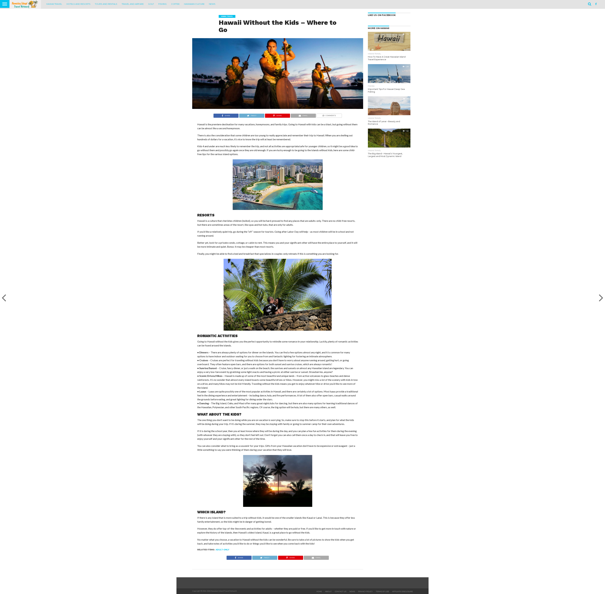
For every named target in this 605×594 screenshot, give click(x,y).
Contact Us (340, 591)
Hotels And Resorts (78, 4)
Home (319, 591)
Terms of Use (382, 591)
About (328, 591)
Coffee (175, 4)
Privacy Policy (365, 591)
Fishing (162, 4)
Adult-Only (222, 549)
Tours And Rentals (106, 4)
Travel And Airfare (133, 4)
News (212, 4)
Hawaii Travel (54, 4)
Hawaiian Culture (194, 4)
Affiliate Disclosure (402, 591)
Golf (151, 4)
